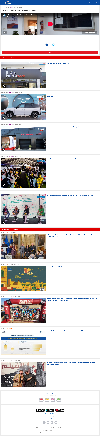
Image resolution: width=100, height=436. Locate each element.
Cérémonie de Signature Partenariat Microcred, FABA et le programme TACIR (69, 195)
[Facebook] (47, 43)
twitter (48, 422)
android (50, 410)
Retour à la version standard (50, 430)
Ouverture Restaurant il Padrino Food (57, 63)
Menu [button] (3, 2)
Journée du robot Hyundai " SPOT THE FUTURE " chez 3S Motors (65, 159)
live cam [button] (89, 2)
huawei (59, 410)
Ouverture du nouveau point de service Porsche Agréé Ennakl (64, 127)
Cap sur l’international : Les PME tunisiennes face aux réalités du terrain (68, 330)
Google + (52, 422)
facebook (44, 422)
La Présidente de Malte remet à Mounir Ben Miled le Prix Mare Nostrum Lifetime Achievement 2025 (70, 235)
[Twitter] (53, 43)
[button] (8, 2)
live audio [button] (94, 2)
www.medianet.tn (55, 432)
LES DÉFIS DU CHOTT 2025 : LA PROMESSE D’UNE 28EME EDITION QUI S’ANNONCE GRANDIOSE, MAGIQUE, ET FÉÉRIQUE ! (71, 299)
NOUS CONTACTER (50, 413)
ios (40, 410)
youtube (55, 422)
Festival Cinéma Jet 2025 (54, 267)
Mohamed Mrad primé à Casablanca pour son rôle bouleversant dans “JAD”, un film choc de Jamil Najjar (71, 363)
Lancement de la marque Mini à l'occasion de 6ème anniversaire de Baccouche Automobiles (70, 95)
